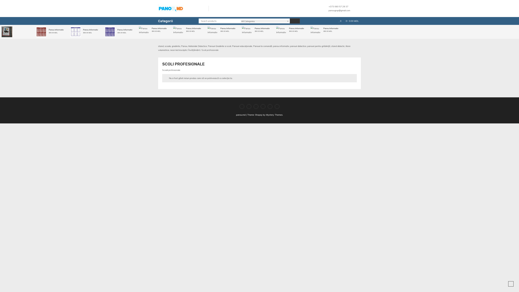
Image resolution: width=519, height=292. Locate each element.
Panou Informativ (56, 30)
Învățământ (194, 50)
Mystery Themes (274, 114)
